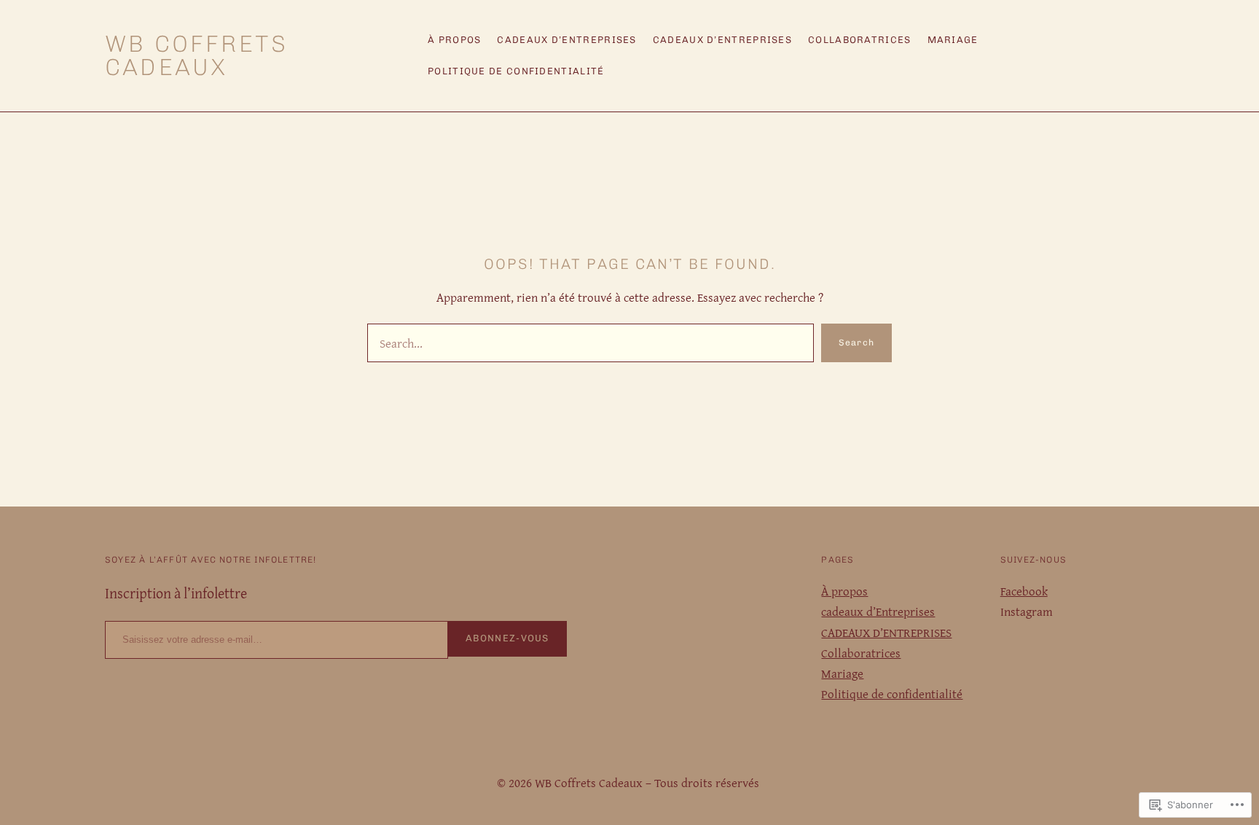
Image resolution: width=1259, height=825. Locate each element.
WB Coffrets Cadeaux (196, 55)
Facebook (1024, 591)
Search (856, 342)
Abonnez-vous (507, 638)
